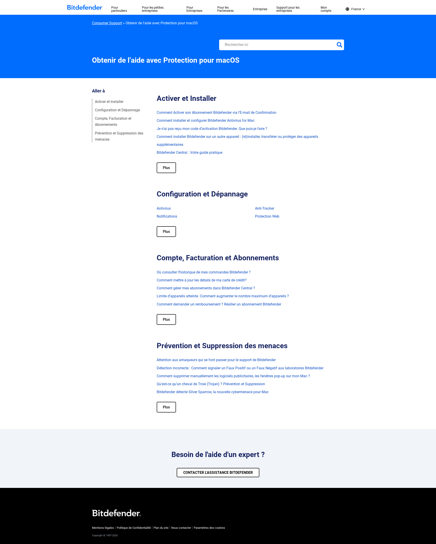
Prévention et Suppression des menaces (119, 136)
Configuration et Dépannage (117, 110)
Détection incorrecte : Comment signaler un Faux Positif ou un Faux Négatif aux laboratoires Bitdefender (240, 368)
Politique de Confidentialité (134, 527)
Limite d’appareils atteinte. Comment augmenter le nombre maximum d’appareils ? (223, 296)
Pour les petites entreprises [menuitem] (153, 9)
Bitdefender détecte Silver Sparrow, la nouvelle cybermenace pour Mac (213, 392)
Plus (166, 168)
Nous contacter (181, 527)
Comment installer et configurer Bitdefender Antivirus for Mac (206, 120)
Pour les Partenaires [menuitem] (225, 9)
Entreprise (260, 9)
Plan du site (161, 527)
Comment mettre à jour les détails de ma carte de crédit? (202, 280)
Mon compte (326, 9)
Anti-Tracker (264, 208)
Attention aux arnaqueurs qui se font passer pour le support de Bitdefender (216, 360)
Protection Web (267, 216)
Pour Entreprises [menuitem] (194, 9)
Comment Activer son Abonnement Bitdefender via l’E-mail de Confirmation (216, 112)
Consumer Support (107, 23)
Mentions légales (103, 527)
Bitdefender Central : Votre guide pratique (189, 152)
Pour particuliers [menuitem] (119, 9)
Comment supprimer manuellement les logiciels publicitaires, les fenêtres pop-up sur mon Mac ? (233, 376)
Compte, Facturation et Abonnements (113, 121)
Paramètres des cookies (209, 527)
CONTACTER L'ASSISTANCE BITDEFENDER (218, 472)
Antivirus (164, 208)
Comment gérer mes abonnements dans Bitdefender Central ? (206, 288)
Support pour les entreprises (288, 9)
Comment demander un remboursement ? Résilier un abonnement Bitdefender (219, 304)
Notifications (167, 216)
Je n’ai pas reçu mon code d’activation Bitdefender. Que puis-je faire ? (212, 129)
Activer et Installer (109, 101)
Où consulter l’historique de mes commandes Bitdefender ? (204, 272)
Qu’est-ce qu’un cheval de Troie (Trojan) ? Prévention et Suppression (211, 384)
